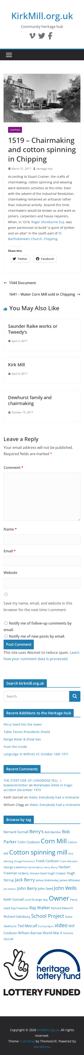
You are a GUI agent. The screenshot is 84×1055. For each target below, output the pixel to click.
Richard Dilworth (62, 908)
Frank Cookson (47, 861)
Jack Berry (25, 880)
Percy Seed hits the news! (23, 724)
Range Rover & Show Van (22, 739)
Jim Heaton (10, 889)
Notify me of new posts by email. (37, 636)
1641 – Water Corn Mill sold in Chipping (42, 294)
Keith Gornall (14, 899)
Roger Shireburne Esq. (48, 222)
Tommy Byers (46, 926)
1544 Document (22, 282)
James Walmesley (47, 880)
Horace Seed (38, 873)
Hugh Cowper (56, 873)
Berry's (36, 831)
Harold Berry (35, 867)
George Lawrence (15, 867)
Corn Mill (54, 841)
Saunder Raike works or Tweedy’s (32, 329)
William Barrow (30, 933)
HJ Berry (23, 873)
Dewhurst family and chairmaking (30, 400)
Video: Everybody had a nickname (54, 797)
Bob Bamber (53, 832)
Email (10, 551)
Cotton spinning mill (38, 852)
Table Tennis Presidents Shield (27, 732)
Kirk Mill (16, 365)
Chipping (15, 129)
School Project (47, 915)
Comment (13, 467)
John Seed (45, 888)
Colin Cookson (29, 842)
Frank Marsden (69, 861)
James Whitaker (70, 880)
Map (45, 899)
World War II (52, 933)
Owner (59, 898)
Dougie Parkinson (24, 861)
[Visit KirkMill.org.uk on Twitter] (41, 37)
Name (10, 529)
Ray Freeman (19, 908)
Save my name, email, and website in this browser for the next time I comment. (38, 606)
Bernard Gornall (16, 832)
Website (10, 572)
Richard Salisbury (17, 916)
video (61, 925)
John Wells (65, 888)
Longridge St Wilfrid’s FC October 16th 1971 (36, 754)
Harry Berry (51, 867)
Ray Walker (39, 907)
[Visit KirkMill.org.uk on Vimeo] (32, 37)
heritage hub (44, 169)
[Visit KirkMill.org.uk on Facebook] (50, 37)
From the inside (15, 747)
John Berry (27, 888)
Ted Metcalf (27, 925)
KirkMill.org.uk (42, 15)
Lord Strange (33, 900)
